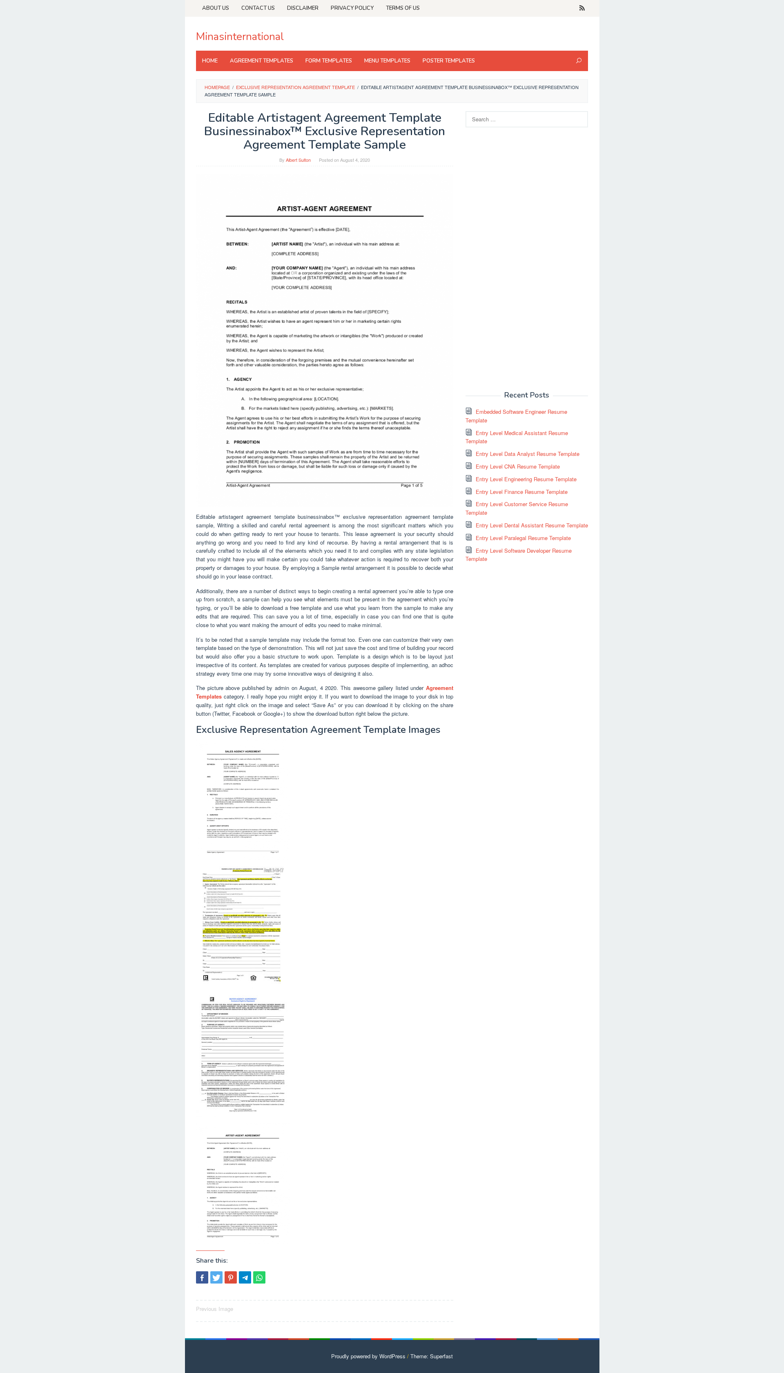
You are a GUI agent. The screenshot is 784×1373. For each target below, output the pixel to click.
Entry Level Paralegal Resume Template (523, 538)
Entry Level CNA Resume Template (518, 466)
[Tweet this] (216, 1277)
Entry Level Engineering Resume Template (526, 479)
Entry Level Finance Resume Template (522, 492)
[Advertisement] (527, 258)
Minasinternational (240, 36)
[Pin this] (231, 1277)
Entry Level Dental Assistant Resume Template (532, 525)
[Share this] (202, 1277)
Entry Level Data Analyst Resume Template (527, 454)
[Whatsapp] (259, 1277)
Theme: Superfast (431, 1356)
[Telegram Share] (245, 1277)
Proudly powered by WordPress (368, 1356)
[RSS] (582, 8)
